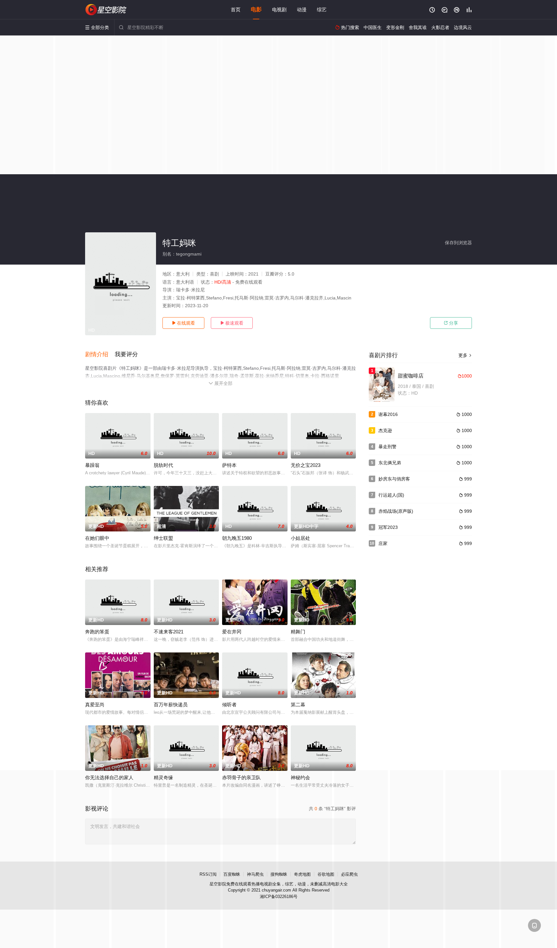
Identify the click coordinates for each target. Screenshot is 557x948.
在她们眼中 (97, 538)
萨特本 (229, 465)
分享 (451, 323)
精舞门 (298, 631)
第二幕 (298, 704)
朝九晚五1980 (237, 538)
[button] (100, 354)
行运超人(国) (391, 495)
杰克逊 (385, 430)
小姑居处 (300, 538)
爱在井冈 (231, 631)
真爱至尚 (94, 704)
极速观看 (231, 323)
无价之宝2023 (305, 465)
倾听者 (229, 704)
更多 (465, 355)
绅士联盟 (163, 538)
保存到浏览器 (458, 242)
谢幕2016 (388, 414)
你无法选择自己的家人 (109, 777)
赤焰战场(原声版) (395, 511)
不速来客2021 (168, 631)
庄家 (382, 543)
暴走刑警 (387, 446)
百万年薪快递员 (171, 704)
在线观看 (183, 323)
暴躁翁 (92, 465)
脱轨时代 (163, 465)
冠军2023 (388, 527)
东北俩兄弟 (389, 462)
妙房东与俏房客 (394, 478)
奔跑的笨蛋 (97, 631)
